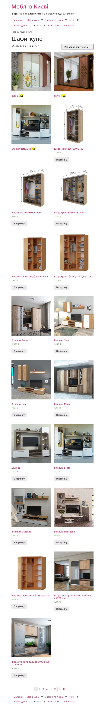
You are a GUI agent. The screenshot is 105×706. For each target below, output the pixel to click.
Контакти (69, 25)
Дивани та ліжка (54, 20)
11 (60, 689)
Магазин (18, 20)
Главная (15, 32)
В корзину (61, 159)
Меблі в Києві (29, 6)
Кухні (71, 20)
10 (55, 689)
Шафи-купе (33, 20)
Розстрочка (53, 25)
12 (64, 689)
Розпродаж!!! (20, 25)
